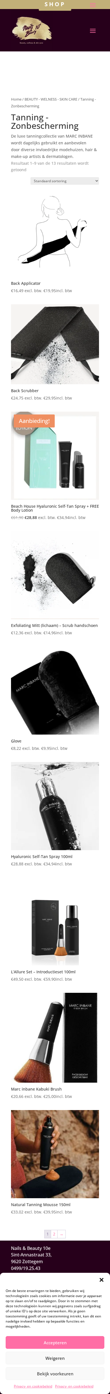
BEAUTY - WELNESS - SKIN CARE (51, 99)
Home (16, 99)
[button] (101, 1280)
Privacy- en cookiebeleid (33, 1386)
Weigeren (55, 1358)
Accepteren (55, 1342)
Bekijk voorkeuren (55, 1373)
